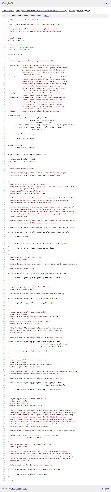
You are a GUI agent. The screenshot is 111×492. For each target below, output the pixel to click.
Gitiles (13, 489)
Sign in (106, 3)
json (107, 489)
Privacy (18, 489)
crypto (80, 10)
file (47, 16)
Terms (25, 489)
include (72, 10)
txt (102, 489)
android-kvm (8, 10)
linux (18, 10)
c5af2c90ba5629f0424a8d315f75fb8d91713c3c (43, 10)
